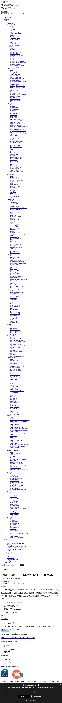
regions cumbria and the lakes (17, 120)
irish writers (13, 334)
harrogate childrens (15, 479)
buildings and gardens (15, 260)
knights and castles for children (18, 100)
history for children (15, 96)
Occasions (9, 382)
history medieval (14, 277)
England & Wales (11, 110)
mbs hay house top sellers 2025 (18, 346)
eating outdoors (14, 184)
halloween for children (16, 91)
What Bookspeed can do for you (15, 543)
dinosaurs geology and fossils (17, 84)
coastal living (13, 298)
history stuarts (13, 283)
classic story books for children (18, 83)
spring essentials (14, 407)
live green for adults (15, 145)
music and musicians (15, 41)
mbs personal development (17, 351)
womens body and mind (16, 537)
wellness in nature (14, 534)
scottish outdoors (14, 447)
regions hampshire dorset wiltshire (19, 126)
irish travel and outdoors (16, 333)
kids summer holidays (15, 99)
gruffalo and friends (15, 90)
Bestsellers (6, 19)
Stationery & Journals (12, 450)
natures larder (13, 190)
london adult (13, 116)
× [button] (60, 684)
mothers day (13, 401)
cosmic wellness (14, 521)
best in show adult (15, 51)
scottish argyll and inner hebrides (18, 421)
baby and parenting (15, 293)
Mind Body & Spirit (12, 335)
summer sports (14, 511)
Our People (10, 545)
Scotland (9, 415)
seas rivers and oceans (16, 380)
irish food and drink (15, 189)
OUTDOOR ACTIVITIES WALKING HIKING (13, 583)
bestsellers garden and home (17, 57)
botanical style (14, 295)
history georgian (14, 274)
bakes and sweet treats (16, 179)
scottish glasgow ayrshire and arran (19, 439)
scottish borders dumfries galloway (19, 425)
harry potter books (15, 93)
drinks (11, 183)
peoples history (14, 148)
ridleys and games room (16, 219)
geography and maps (15, 367)
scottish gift (13, 248)
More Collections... (15, 102)
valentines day (14, 251)
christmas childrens (15, 80)
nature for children (15, 375)
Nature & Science (11, 357)
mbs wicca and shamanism (17, 356)
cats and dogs (13, 225)
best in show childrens (16, 52)
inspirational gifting (15, 237)
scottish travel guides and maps (18, 508)
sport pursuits (13, 510)
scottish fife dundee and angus (18, 433)
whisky (12, 197)
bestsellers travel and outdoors (18, 62)
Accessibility (7, 652)
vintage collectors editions (16, 171)
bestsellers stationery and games (18, 61)
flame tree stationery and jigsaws (18, 208)
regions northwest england (17, 129)
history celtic (13, 269)
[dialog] (31, 693)
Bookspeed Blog (11, 561)
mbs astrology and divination (17, 341)
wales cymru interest (15, 136)
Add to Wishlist (4, 631)
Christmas (9, 103)
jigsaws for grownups (15, 213)
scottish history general (16, 440)
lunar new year (14, 399)
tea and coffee (13, 195)
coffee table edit (14, 299)
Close (8, 22)
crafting (12, 35)
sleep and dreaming (15, 531)
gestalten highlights (15, 38)
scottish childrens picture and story (19, 428)
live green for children (16, 147)
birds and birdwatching (16, 363)
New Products (7, 17)
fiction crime (13, 160)
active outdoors (14, 495)
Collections (7, 20)
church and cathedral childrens (18, 81)
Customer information (12, 559)
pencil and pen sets (15, 466)
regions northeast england (16, 128)
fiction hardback (14, 161)
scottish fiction (14, 170)
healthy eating (13, 187)
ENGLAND (4, 580)
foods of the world (15, 186)
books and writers (14, 154)
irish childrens (13, 328)
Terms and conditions (9, 649)
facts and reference (15, 228)
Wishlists (3, 5)
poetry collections (14, 168)
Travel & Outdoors (12, 491)
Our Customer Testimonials (14, 549)
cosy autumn (13, 301)
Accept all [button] (24, 696)
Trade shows (10, 558)
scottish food (13, 193)
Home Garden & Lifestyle (13, 289)
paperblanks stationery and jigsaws (19, 465)
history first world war (16, 273)
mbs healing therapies (15, 347)
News (8, 556)
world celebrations (15, 412)
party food (13, 192)
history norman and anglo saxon (18, 279)
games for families (15, 88)
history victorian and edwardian (18, 286)
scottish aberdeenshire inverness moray (20, 420)
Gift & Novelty (11, 221)
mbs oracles (13, 350)
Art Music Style (11, 25)
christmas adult (14, 107)
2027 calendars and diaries (17, 455)
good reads (13, 164)
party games (13, 218)
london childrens (14, 118)
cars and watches (14, 296)
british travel (13, 115)
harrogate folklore (14, 481)
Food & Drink (10, 174)
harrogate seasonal (15, 486)
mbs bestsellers (14, 343)
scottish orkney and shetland (17, 446)
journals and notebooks (16, 462)
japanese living (14, 309)
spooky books (13, 250)
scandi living (13, 317)
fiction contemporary (15, 158)
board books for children (16, 77)
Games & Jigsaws (11, 199)
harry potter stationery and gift (18, 94)
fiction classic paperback (16, 157)
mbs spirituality (14, 353)
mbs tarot (12, 354)
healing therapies (14, 523)
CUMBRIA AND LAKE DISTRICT (10, 579)
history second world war (16, 282)
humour (12, 235)
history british (13, 267)
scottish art (13, 43)
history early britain (15, 270)
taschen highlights (14, 45)
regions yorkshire (14, 135)
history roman (13, 280)
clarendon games (14, 206)
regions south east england (17, 132)
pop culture (13, 42)
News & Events (8, 552)
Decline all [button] (37, 696)
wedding (12, 409)
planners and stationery (16, 468)
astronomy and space (15, 362)
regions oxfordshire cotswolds (18, 131)
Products (6, 569)
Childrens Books (11, 68)
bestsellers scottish (15, 59)
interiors (12, 308)
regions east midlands (15, 125)
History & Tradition (12, 254)
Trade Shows (10, 472)
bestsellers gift (14, 58)
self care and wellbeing (16, 530)
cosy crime (13, 155)
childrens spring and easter (17, 78)
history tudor (13, 285)
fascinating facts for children (17, 86)
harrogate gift (13, 484)
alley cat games (14, 203)
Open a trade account (13, 629)
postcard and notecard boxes (17, 469)
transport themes (14, 513)
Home (5, 16)
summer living (14, 318)
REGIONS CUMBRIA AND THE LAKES (18, 638)
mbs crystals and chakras (16, 344)
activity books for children (17, 73)
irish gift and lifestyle (15, 331)
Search (2, 13)
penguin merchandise (15, 167)
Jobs (5, 663)
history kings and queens (16, 276)
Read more (39, 689)
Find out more (4, 629)
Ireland (9, 324)
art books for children (15, 33)
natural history (14, 372)
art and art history (14, 30)
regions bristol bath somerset (17, 119)
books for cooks (14, 181)
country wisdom (14, 264)
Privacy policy (7, 651)
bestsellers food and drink (16, 55)
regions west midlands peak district (19, 134)
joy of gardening (14, 311)
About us (6, 539)
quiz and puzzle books (16, 247)
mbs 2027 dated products (16, 340)
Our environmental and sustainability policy (18, 546)
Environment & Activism (13, 138)
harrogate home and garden (17, 485)
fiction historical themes (16, 163)
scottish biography (15, 424)
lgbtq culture (13, 144)
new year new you (15, 315)
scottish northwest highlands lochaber (19, 444)
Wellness (9, 517)
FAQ (8, 550)
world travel (13, 516)
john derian (13, 215)
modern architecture (15, 39)
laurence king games (15, 216)
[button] (31, 700)
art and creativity (14, 32)
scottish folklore (14, 434)
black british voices (15, 142)
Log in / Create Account (11, 5)
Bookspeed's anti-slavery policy (15, 547)
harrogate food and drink (16, 482)
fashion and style (14, 36)
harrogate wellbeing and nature (18, 489)
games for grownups (15, 210)
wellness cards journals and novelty (19, 470)
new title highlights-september (18, 67)
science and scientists (15, 378)
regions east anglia (15, 123)
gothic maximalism (15, 306)
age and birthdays (14, 386)
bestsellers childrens (15, 54)
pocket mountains (14, 505)
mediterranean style (15, 314)
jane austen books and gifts (17, 165)
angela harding (14, 29)
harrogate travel (14, 488)
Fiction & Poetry (11, 149)
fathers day (13, 229)
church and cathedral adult (17, 261)
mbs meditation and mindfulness (18, 348)
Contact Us (7, 562)
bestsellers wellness (15, 64)
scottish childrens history (16, 427)
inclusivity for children (16, 97)
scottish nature (14, 379)
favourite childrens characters (17, 87)
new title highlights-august (17, 65)
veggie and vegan (14, 196)
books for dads (14, 389)
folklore (12, 231)
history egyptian (14, 272)
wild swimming (14, 514)
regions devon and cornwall (17, 122)
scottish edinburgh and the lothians (19, 430)
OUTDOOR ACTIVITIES (8, 581)
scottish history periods (16, 441)
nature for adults (14, 373)
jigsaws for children (15, 212)
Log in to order (4, 619)
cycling (12, 500)
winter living (13, 321)
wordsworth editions (15, 173)
